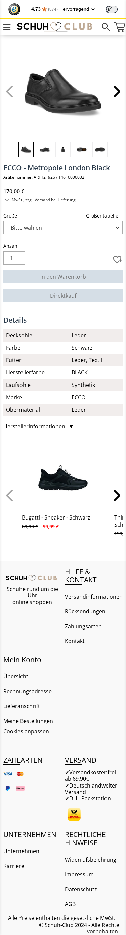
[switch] (112, 9)
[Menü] (6, 27)
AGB (70, 904)
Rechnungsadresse (27, 691)
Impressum (79, 874)
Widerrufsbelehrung (90, 859)
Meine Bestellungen (28, 721)
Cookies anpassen (26, 731)
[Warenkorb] (119, 27)
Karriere (13, 866)
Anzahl (11, 246)
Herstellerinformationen (38, 426)
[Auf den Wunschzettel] (118, 260)
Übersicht (15, 676)
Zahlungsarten (83, 626)
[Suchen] (106, 27)
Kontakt (75, 641)
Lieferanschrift (21, 706)
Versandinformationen (94, 596)
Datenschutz (81, 889)
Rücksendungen (85, 611)
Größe (10, 215)
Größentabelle (102, 215)
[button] (116, 91)
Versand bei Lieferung (55, 200)
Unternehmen (21, 851)
